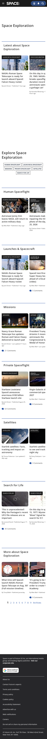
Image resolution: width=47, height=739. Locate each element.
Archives (37, 603)
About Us (6, 679)
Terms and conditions (11, 689)
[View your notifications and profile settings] (38, 3)
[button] (43, 3)
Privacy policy (8, 694)
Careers (6, 719)
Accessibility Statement (11, 704)
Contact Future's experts (12, 684)
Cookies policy (8, 699)
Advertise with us (9, 709)
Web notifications (9, 714)
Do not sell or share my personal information (20, 724)
